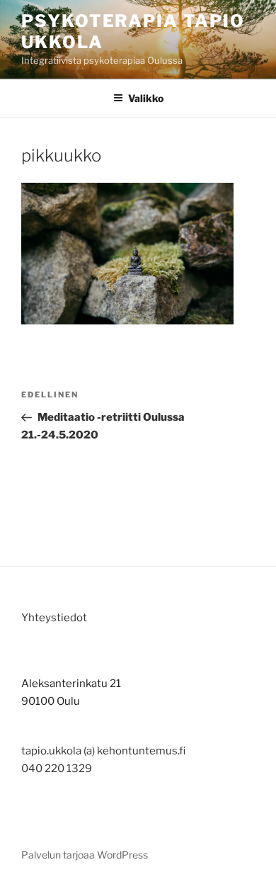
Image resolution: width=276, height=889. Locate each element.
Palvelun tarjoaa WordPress (84, 855)
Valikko (145, 98)
